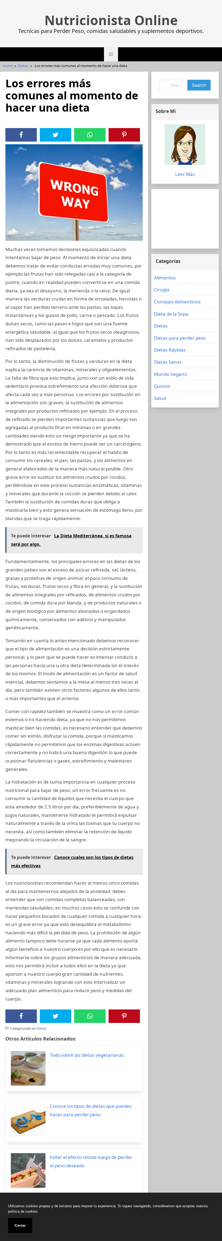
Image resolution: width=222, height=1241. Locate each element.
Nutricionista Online (111, 20)
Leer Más (185, 174)
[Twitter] (55, 134)
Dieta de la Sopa (171, 314)
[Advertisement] (185, 219)
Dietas (23, 65)
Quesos (162, 386)
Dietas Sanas (168, 362)
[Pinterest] (124, 134)
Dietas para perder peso (180, 338)
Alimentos (165, 278)
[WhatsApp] (89, 134)
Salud (160, 398)
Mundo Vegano (170, 374)
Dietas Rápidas (170, 350)
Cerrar (20, 1225)
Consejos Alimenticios (177, 302)
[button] (111, 54)
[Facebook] (21, 134)
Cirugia (161, 289)
